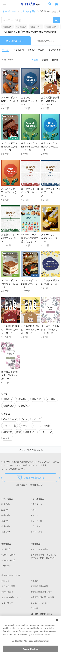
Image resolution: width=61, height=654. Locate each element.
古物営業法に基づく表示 (41, 591)
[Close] (57, 620)
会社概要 (34, 608)
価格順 (55, 59)
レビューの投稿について (12, 468)
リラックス (35, 526)
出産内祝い (6, 526)
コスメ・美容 (36, 531)
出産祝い (5, 520)
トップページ (9, 11)
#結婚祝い (21, 26)
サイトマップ (7, 602)
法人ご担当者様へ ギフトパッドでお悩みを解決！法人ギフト (44, 556)
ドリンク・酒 (36, 520)
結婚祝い (5, 509)
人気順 (34, 59)
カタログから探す (15, 40)
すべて (5, 49)
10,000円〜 (6, 565)
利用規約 (34, 580)
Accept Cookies (31, 648)
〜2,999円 (18, 49)
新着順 (44, 59)
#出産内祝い (51, 26)
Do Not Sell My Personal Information (30, 640)
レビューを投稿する (34, 477)
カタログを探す (28, 11)
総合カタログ (36, 504)
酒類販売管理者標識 (39, 586)
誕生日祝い (6, 504)
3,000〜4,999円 (36, 49)
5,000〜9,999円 (8, 560)
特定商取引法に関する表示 (42, 597)
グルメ (33, 509)
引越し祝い (6, 531)
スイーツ (34, 515)
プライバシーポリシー (40, 602)
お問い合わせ (7, 591)
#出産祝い (7, 26)
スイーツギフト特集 (39, 549)
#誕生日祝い (36, 26)
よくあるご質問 (8, 586)
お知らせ (5, 580)
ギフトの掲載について (11, 597)
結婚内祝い (6, 515)
